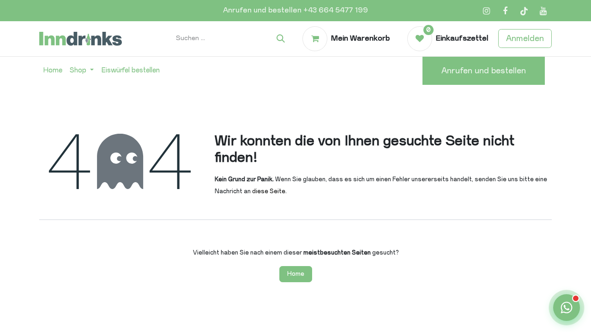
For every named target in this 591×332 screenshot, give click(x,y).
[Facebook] (505, 11)
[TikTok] (524, 11)
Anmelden (525, 38)
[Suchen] (281, 39)
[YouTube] (543, 11)
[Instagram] (486, 11)
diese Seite (268, 191)
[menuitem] (52, 70)
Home (295, 274)
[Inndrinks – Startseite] (80, 38)
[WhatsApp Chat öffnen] (566, 307)
